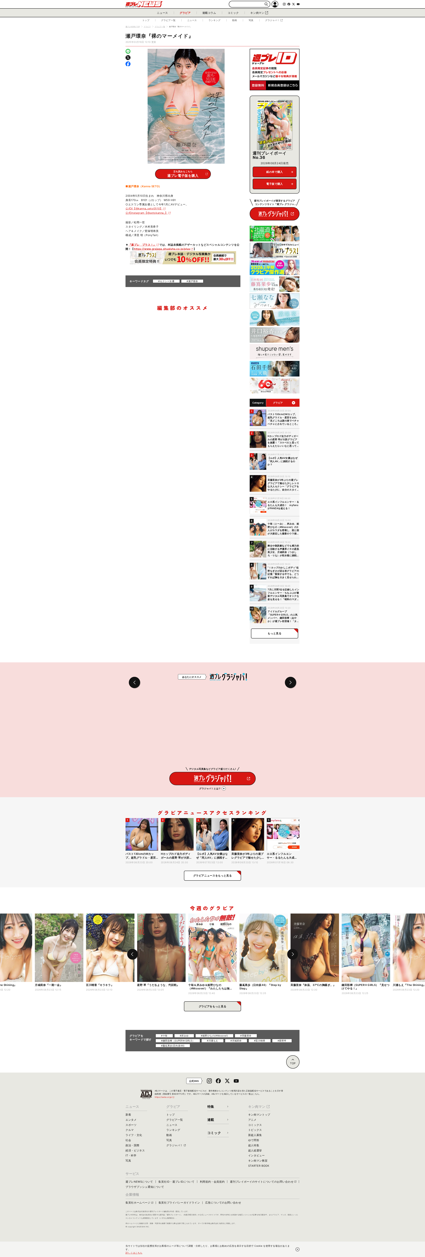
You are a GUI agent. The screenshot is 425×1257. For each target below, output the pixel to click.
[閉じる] (297, 1249)
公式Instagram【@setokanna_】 (147, 212)
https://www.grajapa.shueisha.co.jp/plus (162, 249)
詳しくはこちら (134, 1252)
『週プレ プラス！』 (142, 244)
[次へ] (292, 954)
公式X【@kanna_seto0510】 (144, 208)
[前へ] (132, 954)
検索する (266, 4)
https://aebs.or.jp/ (165, 1097)
